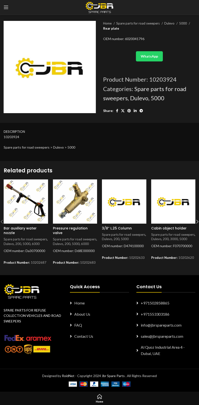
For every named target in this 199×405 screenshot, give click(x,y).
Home (107, 23)
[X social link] (123, 111)
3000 (174, 239)
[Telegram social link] (141, 111)
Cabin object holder (169, 228)
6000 (36, 244)
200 (18, 244)
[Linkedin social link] (135, 111)
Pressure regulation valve (70, 231)
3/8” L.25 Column (117, 228)
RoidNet (68, 376)
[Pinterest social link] (129, 111)
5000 (183, 23)
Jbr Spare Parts (113, 376)
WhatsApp (149, 56)
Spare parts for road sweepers (138, 23)
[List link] (99, 303)
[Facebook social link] (117, 111)
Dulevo (169, 23)
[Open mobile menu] (6, 7)
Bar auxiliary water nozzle (20, 231)
